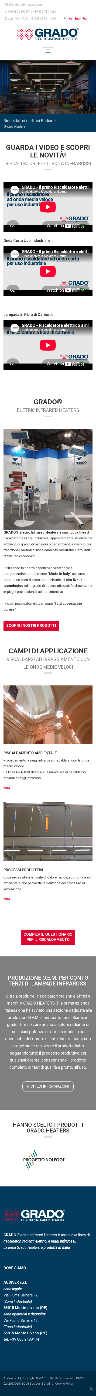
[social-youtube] (91, 1388)
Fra (84, 18)
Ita (70, 18)
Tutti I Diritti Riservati (60, 1378)
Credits (48, 1383)
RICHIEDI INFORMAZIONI (48, 1086)
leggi (6, 787)
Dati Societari (32, 1383)
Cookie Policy (64, 1383)
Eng (77, 18)
